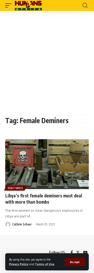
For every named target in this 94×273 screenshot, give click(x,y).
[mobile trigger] (9, 5)
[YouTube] (85, 252)
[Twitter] (78, 252)
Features (15, 188)
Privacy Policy (18, 264)
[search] (85, 5)
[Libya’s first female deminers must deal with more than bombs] (47, 164)
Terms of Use (44, 264)
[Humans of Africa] (28, 5)
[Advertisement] (47, 60)
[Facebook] (71, 252)
